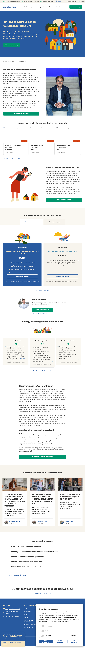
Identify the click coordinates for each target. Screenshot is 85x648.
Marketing (48, 635)
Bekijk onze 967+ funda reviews (43, 371)
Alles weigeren (74, 641)
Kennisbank (27, 612)
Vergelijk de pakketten (42, 290)
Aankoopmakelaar (41, 7)
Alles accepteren (45, 641)
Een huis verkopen (32, 222)
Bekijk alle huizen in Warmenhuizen (16, 159)
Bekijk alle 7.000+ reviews (43, 593)
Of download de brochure (41, 314)
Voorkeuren (48, 626)
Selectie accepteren (60, 641)
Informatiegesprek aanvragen (42, 457)
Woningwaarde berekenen (28, 621)
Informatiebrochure (30, 624)
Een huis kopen (54, 222)
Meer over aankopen (64, 200)
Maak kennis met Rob (21, 113)
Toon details (73, 626)
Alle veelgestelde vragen (18, 575)
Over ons (52, 7)
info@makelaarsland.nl (12, 609)
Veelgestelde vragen (30, 609)
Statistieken (48, 631)
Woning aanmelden (22, 276)
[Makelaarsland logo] (10, 7)
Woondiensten (28, 627)
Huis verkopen (29, 7)
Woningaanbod (61, 7)
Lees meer (21, 359)
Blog (25, 614)
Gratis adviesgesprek (42, 310)
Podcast (26, 617)
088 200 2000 (9, 612)
